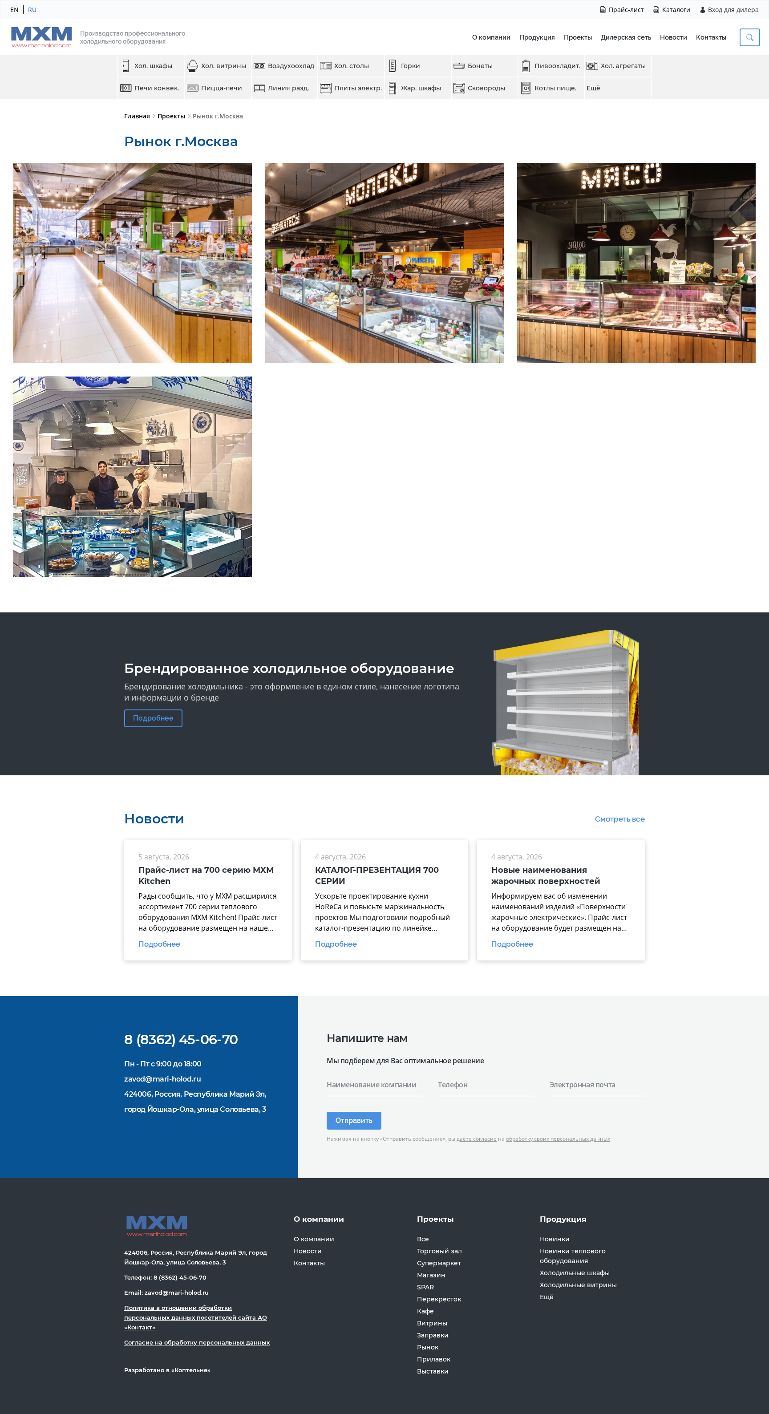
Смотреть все (620, 819)
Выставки (433, 1371)
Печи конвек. (156, 88)
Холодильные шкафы (575, 1273)
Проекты (578, 37)
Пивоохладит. (557, 66)
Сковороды (486, 88)
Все (423, 1239)
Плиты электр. (358, 88)
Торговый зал (439, 1251)
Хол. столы (351, 66)
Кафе (425, 1311)
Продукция (537, 37)
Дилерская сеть (626, 37)
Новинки (555, 1239)
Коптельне (190, 1369)
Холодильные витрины (578, 1285)
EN (14, 9)
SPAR (425, 1287)
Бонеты (480, 66)
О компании (491, 37)
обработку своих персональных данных (558, 1139)
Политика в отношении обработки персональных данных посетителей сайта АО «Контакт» (195, 1317)
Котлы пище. (555, 88)
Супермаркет (439, 1263)
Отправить (354, 1120)
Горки (410, 66)
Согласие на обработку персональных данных (197, 1342)
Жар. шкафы (421, 88)
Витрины (432, 1323)
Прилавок (433, 1359)
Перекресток (439, 1299)
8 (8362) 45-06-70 (181, 1040)
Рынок (427, 1347)
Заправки (433, 1335)
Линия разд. (288, 88)
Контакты (711, 37)
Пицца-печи (221, 88)
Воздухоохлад (291, 66)
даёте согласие (477, 1139)
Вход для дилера (733, 9)
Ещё (593, 88)
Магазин (431, 1275)
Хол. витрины (223, 66)
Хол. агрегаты (623, 66)
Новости (673, 37)
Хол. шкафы (153, 66)
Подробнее (153, 718)
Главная (137, 116)
